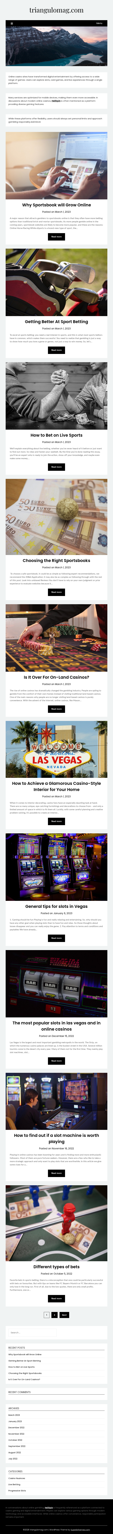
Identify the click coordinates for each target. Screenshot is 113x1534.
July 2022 (12, 1458)
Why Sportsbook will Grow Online (56, 205)
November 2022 (16, 1433)
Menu (99, 23)
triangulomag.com (56, 9)
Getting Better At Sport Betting (56, 322)
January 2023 (15, 1421)
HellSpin (56, 100)
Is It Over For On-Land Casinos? (56, 677)
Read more (56, 237)
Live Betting (14, 1484)
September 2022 (16, 1446)
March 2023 (14, 1415)
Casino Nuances (16, 1478)
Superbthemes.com (80, 1529)
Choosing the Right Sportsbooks (56, 560)
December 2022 (16, 1427)
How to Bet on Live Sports (57, 435)
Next (64, 1315)
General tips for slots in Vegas (56, 906)
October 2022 (15, 1440)
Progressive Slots (17, 1490)
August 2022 (14, 1452)
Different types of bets (56, 1267)
